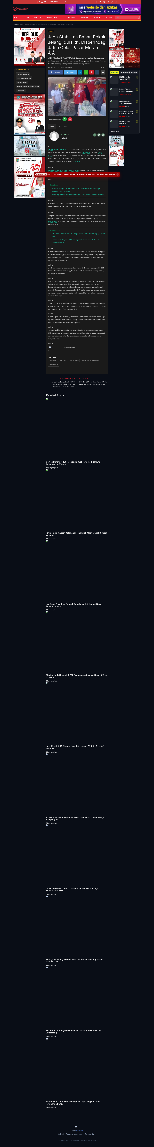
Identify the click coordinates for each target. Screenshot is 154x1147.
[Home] (21, 9)
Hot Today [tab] (134, 72)
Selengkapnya (115, 131)
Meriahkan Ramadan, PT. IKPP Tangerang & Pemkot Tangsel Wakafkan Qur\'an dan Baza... (63, 384)
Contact (67, 2)
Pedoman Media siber (74, 1134)
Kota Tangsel (21, 90)
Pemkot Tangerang (23, 74)
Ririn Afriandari (74, 170)
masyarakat (52, 221)
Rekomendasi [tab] (125, 72)
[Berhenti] (70, 119)
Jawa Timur (62, 360)
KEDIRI (50, 149)
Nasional (84, 18)
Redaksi (50, 67)
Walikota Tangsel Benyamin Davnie (28, 86)
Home (16, 18)
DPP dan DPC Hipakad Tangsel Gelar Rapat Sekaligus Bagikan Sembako (93, 383)
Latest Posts (62, 127)
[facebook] (95, 135)
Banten (37, 18)
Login (115, 2)
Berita (26, 18)
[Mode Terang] (108, 2)
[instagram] (103, 135)
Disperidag (52, 360)
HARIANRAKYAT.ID (61, 149)
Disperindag (86, 152)
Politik (97, 18)
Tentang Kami (90, 1134)
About (51, 127)
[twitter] (99, 135)
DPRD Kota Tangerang (24, 78)
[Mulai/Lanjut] (64, 119)
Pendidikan (71, 18)
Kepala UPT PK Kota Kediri (58, 170)
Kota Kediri (77, 161)
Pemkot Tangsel (22, 82)
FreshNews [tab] (114, 72)
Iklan (61, 2)
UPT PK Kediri (74, 360)
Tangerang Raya (53, 18)
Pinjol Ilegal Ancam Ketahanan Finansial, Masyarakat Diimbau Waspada (78, 195)
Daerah (109, 18)
